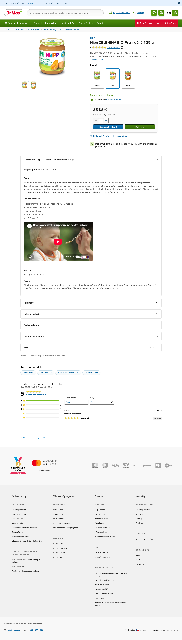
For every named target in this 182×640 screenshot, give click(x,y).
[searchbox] (65, 12)
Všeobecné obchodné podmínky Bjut (27, 541)
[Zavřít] (179, 3)
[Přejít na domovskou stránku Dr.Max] (14, 12)
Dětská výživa (46, 372)
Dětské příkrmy (91, 372)
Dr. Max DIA (58, 544)
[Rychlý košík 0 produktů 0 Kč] (175, 13)
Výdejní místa (17, 523)
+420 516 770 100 (35, 630)
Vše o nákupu (17, 518)
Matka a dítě (28, 372)
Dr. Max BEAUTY (60, 548)
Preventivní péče (101, 518)
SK (168, 630)
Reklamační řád (18, 566)
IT (177, 630)
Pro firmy (139, 523)
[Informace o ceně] (105, 110)
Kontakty (139, 514)
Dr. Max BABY (59, 553)
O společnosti (100, 510)
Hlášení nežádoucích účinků (106, 536)
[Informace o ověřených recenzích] (122, 47)
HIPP (92, 38)
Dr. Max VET (58, 557)
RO (174, 630)
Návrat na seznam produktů (34, 438)
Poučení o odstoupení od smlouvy (26, 571)
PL (171, 630)
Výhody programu (60, 514)
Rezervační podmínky (20, 536)
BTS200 (30, 3)
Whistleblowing (101, 598)
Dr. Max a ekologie (102, 527)
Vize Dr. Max (100, 514)
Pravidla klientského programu (65, 527)
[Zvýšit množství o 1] (106, 120)
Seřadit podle (70, 398)
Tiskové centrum (101, 553)
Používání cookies (102, 585)
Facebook (140, 564)
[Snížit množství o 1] (95, 120)
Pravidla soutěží (101, 589)
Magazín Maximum (102, 557)
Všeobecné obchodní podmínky (25, 527)
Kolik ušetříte (58, 518)
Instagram (140, 555)
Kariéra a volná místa (144, 539)
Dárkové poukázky (19, 532)
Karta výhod (51, 23)
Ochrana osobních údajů (104, 594)
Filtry (92, 398)
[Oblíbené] (154, 13)
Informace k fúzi (101, 532)
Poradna (101, 23)
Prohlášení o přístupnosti (105, 580)
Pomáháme (99, 523)
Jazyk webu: (130, 630)
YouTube (139, 560)
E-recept (38, 23)
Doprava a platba (19, 514)
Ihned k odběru (67, 23)
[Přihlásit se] (161, 13)
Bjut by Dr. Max (86, 23)
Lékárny (139, 518)
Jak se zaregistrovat (61, 523)
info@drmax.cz (14, 630)
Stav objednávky (19, 510)
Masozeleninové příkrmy (68, 372)
